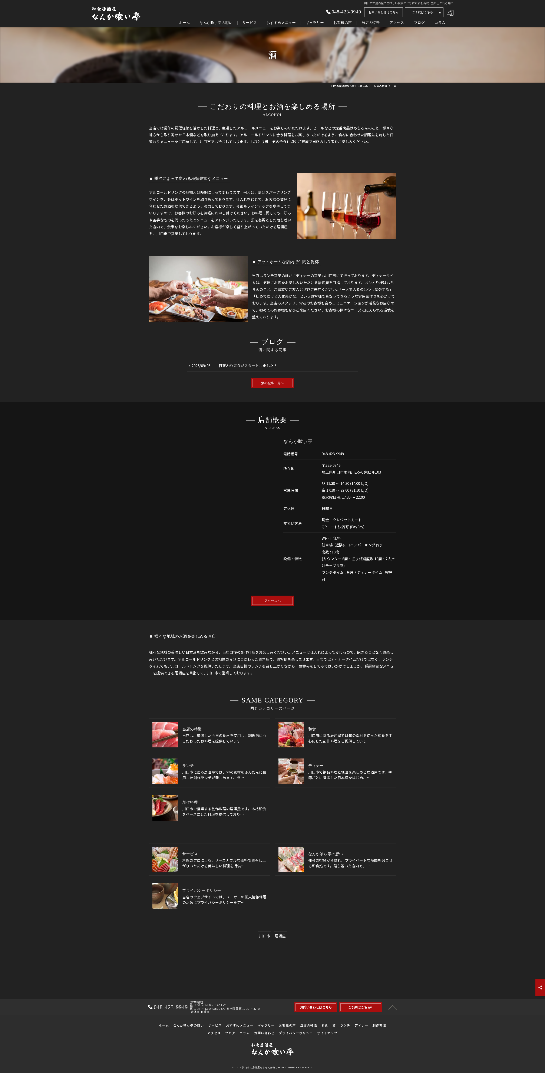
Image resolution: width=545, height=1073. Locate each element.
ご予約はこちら (422, 12)
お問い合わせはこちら (384, 12)
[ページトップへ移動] (393, 1007)
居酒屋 (280, 935)
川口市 (264, 935)
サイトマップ (327, 1033)
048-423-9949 (333, 453)
